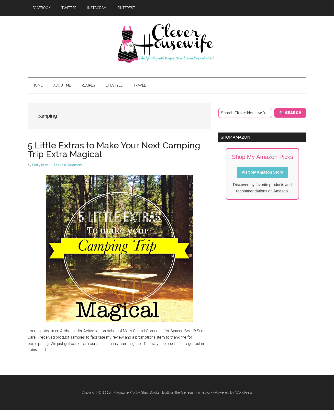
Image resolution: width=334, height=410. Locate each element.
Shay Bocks (150, 392)
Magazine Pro (124, 392)
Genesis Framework (196, 392)
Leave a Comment (68, 165)
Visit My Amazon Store (262, 172)
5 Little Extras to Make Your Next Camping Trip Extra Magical (114, 149)
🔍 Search (290, 113)
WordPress (244, 392)
